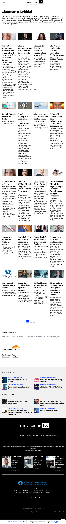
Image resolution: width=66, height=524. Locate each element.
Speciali (29, 435)
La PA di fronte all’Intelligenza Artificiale (40, 285)
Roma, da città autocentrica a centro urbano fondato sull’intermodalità (41, 242)
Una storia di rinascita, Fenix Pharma (8, 285)
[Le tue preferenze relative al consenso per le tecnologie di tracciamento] (63, 521)
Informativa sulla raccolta (16, 522)
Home (22, 435)
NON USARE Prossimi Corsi (15, 399)
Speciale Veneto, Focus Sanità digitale (9, 116)
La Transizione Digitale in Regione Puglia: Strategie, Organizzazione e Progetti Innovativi (57, 189)
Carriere (42, 435)
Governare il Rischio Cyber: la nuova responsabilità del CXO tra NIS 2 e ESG (20, 412)
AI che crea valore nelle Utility (51, 387)
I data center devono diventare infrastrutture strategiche (40, 50)
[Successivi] (37, 321)
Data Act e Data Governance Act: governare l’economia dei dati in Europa (52, 403)
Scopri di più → (15, 470)
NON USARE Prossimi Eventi (15, 377)
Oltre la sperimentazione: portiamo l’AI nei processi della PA (25, 50)
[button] (3, 2)
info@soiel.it (48, 490)
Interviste (35, 435)
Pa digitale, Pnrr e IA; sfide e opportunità (25, 239)
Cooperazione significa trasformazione (56, 239)
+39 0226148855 (37, 490)
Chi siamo (56, 435)
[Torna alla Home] (33, 2)
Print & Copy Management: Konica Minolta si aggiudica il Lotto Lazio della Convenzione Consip (9, 53)
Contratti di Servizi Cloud (49, 410)
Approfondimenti (9, 333)
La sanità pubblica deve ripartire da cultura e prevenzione (24, 287)
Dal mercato (49, 435)
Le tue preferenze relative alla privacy (40, 522)
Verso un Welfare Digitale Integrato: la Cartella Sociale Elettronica (25, 186)
